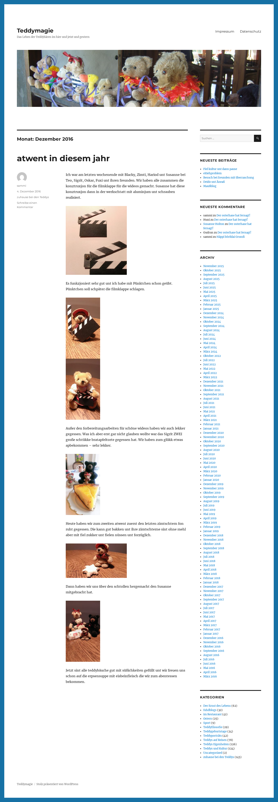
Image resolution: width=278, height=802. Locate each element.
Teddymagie (35, 30)
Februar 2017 (211, 629)
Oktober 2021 (211, 390)
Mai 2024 (209, 343)
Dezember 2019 (213, 484)
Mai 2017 (209, 616)
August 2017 (211, 604)
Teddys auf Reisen (215, 740)
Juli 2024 (209, 334)
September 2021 (213, 394)
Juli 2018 (208, 557)
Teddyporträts (212, 735)
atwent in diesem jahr (63, 158)
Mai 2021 (209, 411)
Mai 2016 (209, 668)
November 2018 (213, 539)
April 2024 (210, 347)
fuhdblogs (210, 710)
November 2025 (213, 266)
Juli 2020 (209, 454)
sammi (21, 185)
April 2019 (210, 518)
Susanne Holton (213, 224)
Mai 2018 (209, 565)
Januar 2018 (211, 582)
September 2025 (213, 274)
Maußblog (209, 186)
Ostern (207, 718)
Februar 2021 (211, 424)
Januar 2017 (211, 633)
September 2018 (213, 548)
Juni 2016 (209, 663)
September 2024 (213, 326)
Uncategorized (212, 753)
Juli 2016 (209, 659)
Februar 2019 (211, 527)
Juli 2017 (208, 608)
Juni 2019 (209, 510)
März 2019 (210, 522)
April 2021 (209, 415)
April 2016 (210, 672)
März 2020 (210, 471)
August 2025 (211, 279)
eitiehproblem (212, 173)
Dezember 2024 (213, 313)
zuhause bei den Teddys (33, 197)
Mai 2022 (209, 368)
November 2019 (213, 488)
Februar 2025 (212, 304)
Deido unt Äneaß (214, 182)
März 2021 (210, 420)
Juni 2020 (209, 458)
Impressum (224, 31)
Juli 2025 (209, 283)
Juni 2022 (209, 364)
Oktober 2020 (212, 441)
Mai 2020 (209, 463)
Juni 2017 (209, 612)
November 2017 (213, 591)
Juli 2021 (208, 403)
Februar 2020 (212, 475)
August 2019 (211, 501)
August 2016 (211, 655)
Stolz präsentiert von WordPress (57, 784)
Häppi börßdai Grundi (231, 237)
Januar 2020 (211, 480)
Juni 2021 (209, 407)
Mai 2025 (209, 292)
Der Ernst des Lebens (217, 706)
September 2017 (213, 599)
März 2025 (210, 300)
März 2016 (210, 676)
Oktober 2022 (212, 356)
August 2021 (211, 398)
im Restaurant (212, 714)
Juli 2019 (209, 505)
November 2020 (213, 437)
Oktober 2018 (211, 544)
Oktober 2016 (212, 646)
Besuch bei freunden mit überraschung (228, 177)
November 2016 (213, 642)
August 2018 (211, 552)
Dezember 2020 (213, 433)
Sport (206, 723)
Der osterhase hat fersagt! (233, 215)
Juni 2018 (209, 561)
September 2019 (213, 497)
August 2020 (211, 450)
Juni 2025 (209, 287)
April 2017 (209, 621)
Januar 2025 (211, 309)
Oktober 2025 (212, 270)
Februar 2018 (211, 578)
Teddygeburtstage (215, 731)
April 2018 (209, 569)
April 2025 (210, 296)
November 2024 (213, 317)
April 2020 (210, 467)
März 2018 (210, 574)
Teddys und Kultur (215, 748)
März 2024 (210, 351)
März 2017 (210, 625)
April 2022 (210, 373)
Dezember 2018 (213, 535)
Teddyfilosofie (212, 727)
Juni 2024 (209, 339)
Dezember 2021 (213, 381)
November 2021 (213, 386)
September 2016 (213, 651)
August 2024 (211, 330)
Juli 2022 (209, 360)
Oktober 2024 (212, 321)
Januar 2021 (211, 428)
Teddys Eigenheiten (216, 744)
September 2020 (213, 445)
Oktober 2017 (211, 595)
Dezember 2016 (213, 638)
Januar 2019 (211, 531)
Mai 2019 (209, 514)
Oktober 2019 (212, 492)
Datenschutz (250, 31)
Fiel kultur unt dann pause (220, 169)
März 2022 (210, 377)
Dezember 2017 (213, 586)
